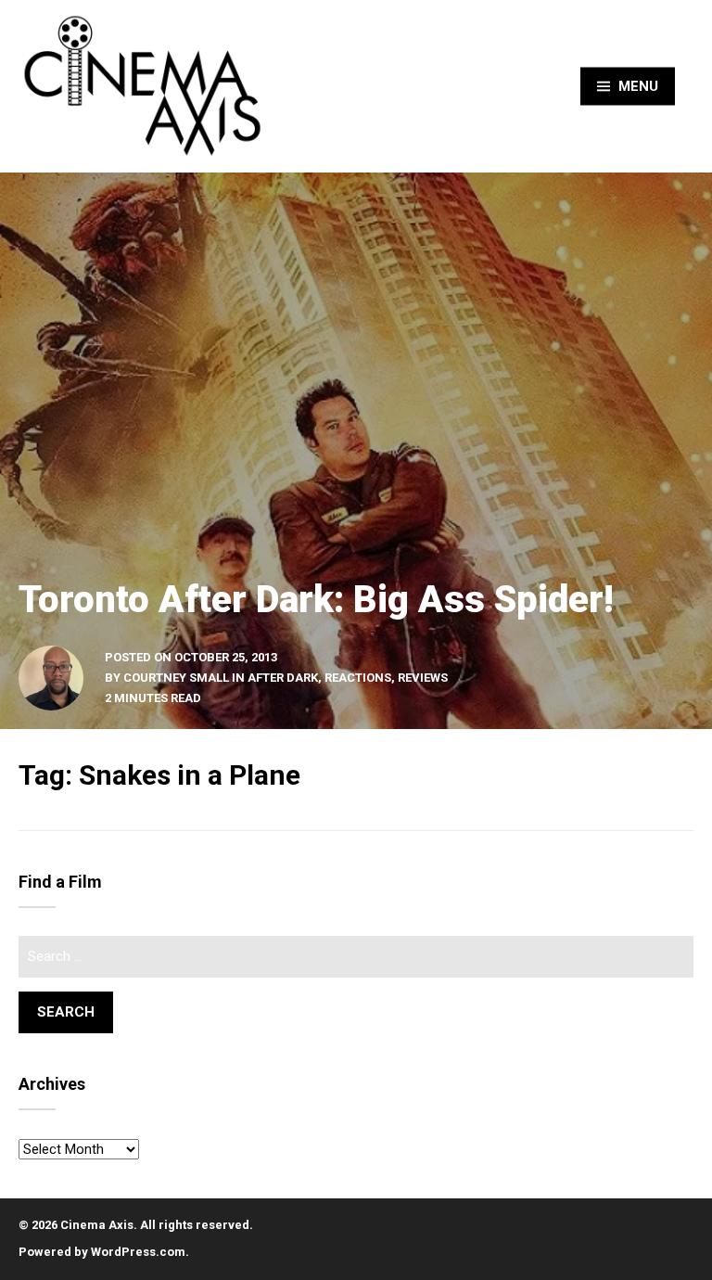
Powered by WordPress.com (102, 1252)
